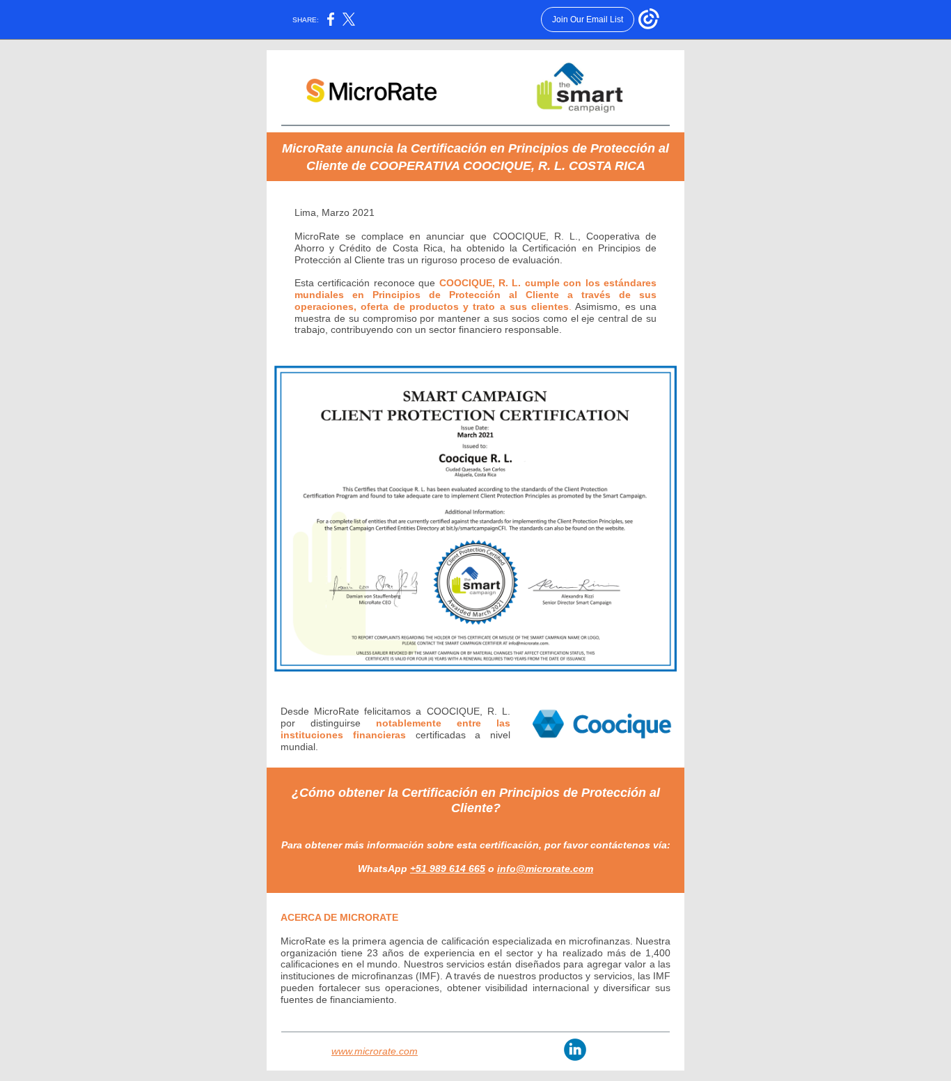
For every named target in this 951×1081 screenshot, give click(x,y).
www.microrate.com (374, 1051)
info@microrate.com (545, 868)
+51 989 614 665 (447, 868)
